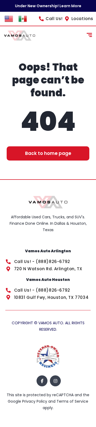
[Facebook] (42, 380)
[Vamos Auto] (19, 35)
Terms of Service (72, 401)
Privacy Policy (35, 401)
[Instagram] (55, 380)
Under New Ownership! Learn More (48, 6)
